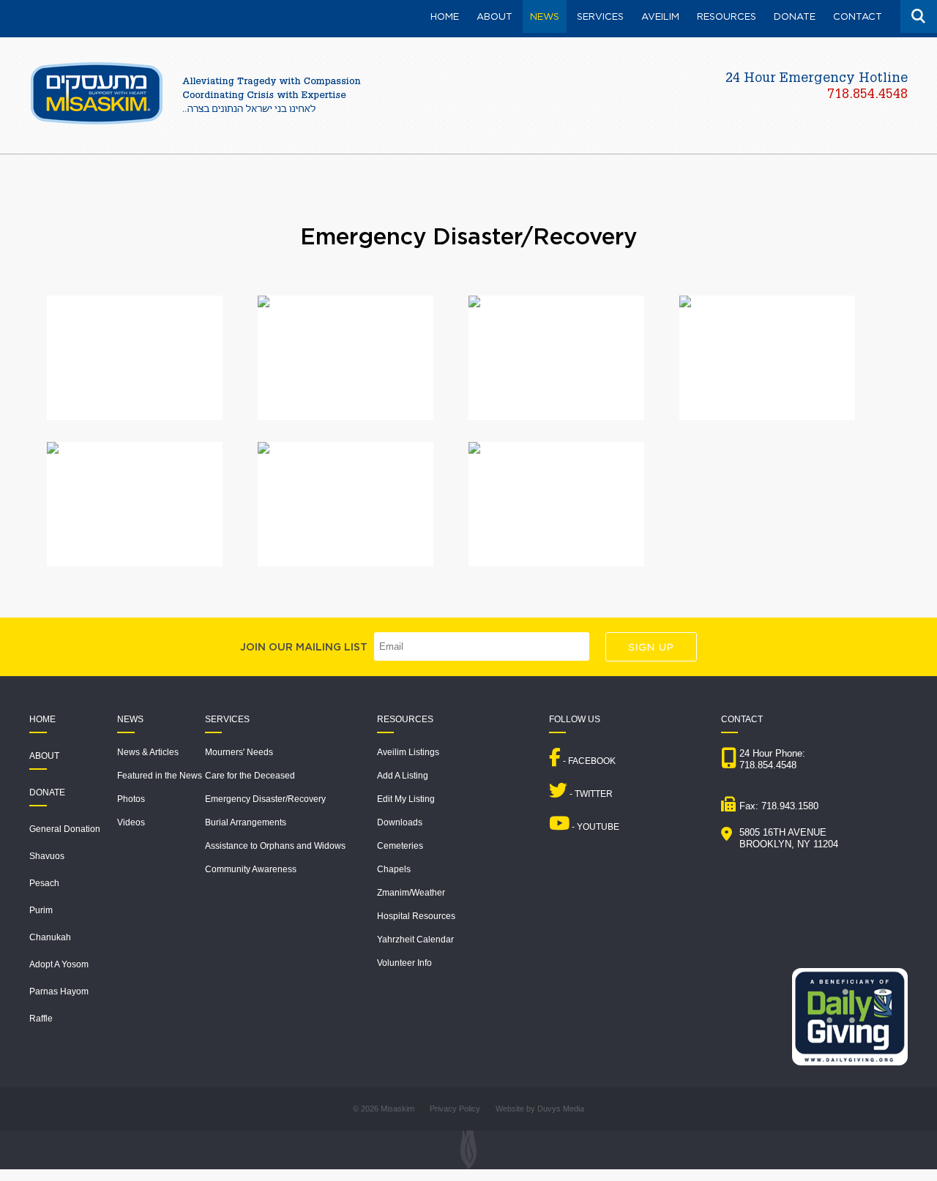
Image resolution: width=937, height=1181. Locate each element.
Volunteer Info (404, 963)
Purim (41, 910)
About (44, 756)
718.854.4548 (867, 95)
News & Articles (148, 752)
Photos (131, 799)
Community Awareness (250, 869)
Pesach (44, 883)
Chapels (394, 869)
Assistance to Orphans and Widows (275, 845)
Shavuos (46, 856)
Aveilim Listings (408, 752)
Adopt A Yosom (59, 964)
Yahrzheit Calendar (415, 939)
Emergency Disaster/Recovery (265, 799)
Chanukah (50, 937)
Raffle (41, 1018)
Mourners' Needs (239, 752)
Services (227, 719)
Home (42, 719)
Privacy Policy (455, 1108)
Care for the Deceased (250, 775)
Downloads (399, 822)
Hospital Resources (416, 916)
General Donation (64, 829)
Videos (131, 822)
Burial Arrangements (245, 822)
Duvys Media (560, 1108)
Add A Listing (402, 775)
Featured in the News (159, 775)
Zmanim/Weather (411, 892)
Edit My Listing (406, 799)
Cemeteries (400, 845)
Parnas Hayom (59, 991)
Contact (742, 719)
